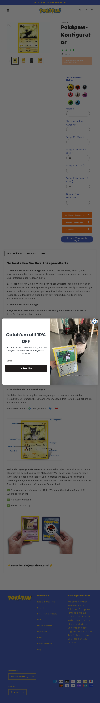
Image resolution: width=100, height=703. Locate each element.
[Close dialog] (94, 321)
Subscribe (26, 368)
